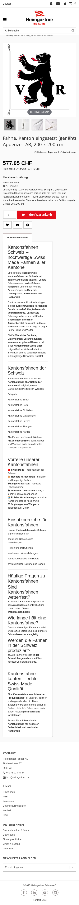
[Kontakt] (58, 3)
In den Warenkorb (39, 214)
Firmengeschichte (12, 839)
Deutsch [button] (7, 3)
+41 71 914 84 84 (15, 772)
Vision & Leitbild (11, 844)
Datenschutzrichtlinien (14, 806)
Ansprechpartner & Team (16, 830)
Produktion (8, 848)
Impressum (8, 801)
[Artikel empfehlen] (17, 225)
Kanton (40, 35)
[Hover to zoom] (39, 79)
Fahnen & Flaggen (24, 35)
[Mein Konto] (51, 3)
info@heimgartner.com (18, 777)
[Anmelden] (65, 3)
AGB (5, 796)
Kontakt (7, 810)
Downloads (9, 792)
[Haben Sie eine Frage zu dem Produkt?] (27, 225)
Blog (5, 815)
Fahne (50, 35)
